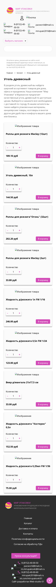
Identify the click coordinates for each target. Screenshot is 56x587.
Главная (10, 73)
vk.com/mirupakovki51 (31, 578)
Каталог (18, 73)
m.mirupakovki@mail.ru (33, 569)
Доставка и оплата (28, 528)
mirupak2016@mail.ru (33, 575)
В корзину (43, 156)
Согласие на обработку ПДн (28, 544)
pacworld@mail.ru (45, 24)
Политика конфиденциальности (28, 539)
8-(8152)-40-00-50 (19, 26)
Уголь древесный (32, 73)
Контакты (28, 533)
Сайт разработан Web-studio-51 (28, 581)
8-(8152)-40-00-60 (19, 32)
